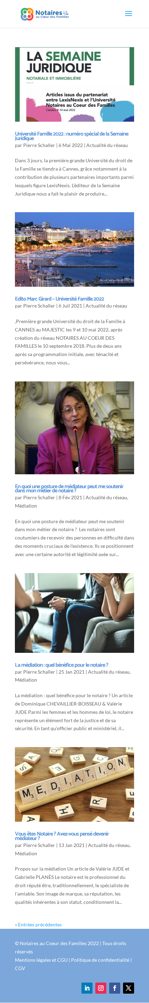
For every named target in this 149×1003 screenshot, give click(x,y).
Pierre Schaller (39, 145)
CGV (20, 968)
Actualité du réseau (107, 145)
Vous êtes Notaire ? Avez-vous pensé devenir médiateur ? (62, 836)
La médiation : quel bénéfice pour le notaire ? (61, 665)
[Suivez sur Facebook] (114, 988)
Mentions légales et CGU (41, 960)
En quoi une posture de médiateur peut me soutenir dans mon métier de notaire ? (69, 489)
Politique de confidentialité (100, 960)
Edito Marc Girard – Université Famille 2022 (59, 299)
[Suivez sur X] (128, 988)
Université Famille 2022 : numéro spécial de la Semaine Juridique (71, 136)
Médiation (26, 506)
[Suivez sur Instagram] (100, 988)
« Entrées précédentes (38, 924)
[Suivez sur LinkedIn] (87, 988)
